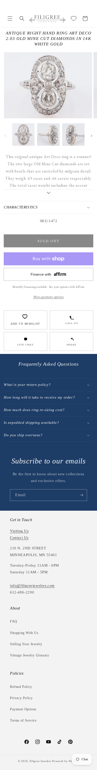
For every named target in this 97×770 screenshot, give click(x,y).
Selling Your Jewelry (26, 644)
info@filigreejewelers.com (32, 586)
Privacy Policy (21, 698)
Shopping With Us (24, 633)
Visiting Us (19, 531)
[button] (9, 18)
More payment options (48, 297)
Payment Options (23, 709)
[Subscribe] (81, 495)
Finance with (48, 274)
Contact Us (19, 538)
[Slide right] (91, 135)
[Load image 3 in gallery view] (73, 134)
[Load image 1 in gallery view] (23, 134)
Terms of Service (23, 720)
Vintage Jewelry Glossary (29, 655)
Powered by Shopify (65, 761)
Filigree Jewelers (40, 761)
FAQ (13, 621)
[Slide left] (5, 135)
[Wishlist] (73, 18)
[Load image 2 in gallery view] (48, 134)
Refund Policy (21, 687)
